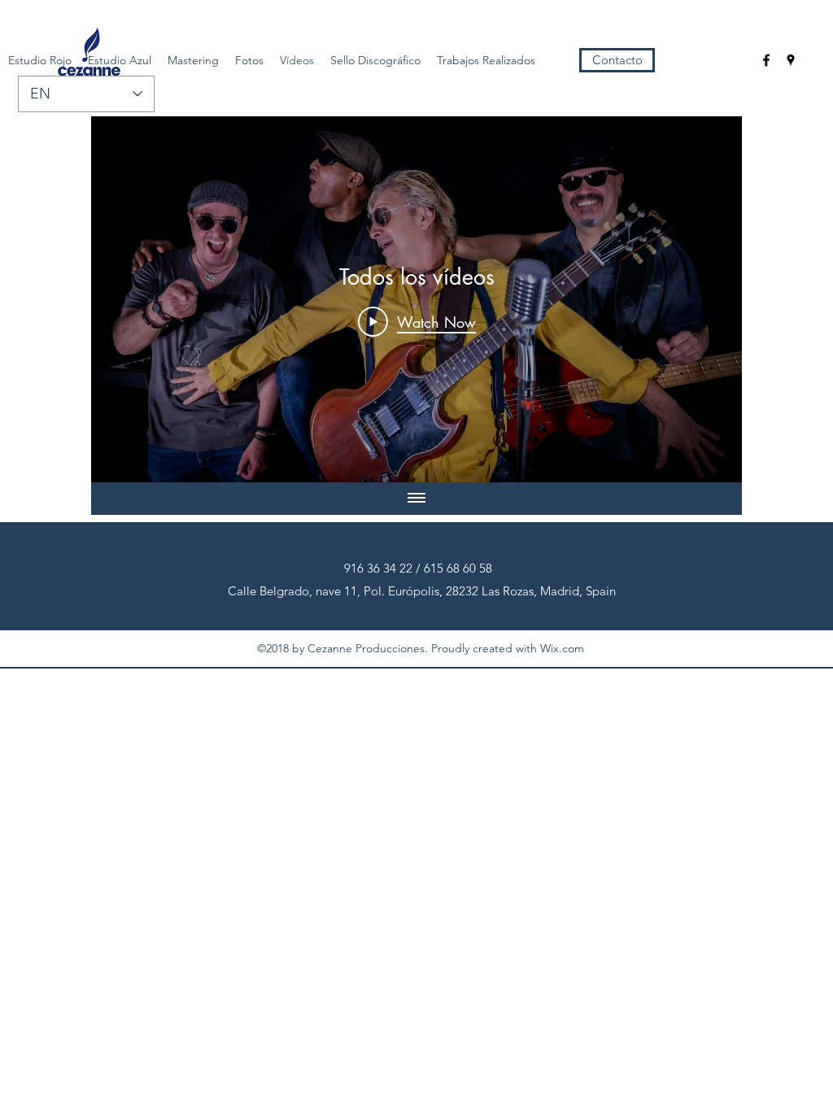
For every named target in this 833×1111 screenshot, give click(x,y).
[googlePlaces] (791, 60)
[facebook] (766, 60)
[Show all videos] (416, 498)
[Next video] (708, 299)
